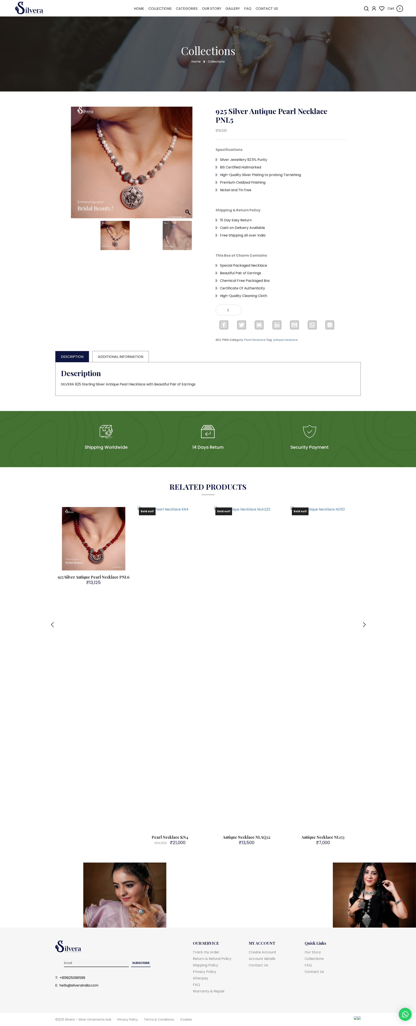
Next (364, 622)
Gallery (233, 8)
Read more (173, 563)
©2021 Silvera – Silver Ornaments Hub (83, 1019)
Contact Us (267, 8)
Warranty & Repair (209, 991)
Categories (187, 8)
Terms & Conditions (159, 1019)
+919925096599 (72, 978)
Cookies (186, 1019)
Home (139, 8)
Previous (52, 622)
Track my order (206, 952)
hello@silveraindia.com (78, 985)
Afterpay (200, 978)
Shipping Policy (205, 965)
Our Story (211, 8)
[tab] (72, 356)
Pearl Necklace (255, 340)
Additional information (120, 356)
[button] (186, 168)
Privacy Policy (204, 971)
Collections (160, 8)
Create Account (262, 952)
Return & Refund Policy (212, 958)
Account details (262, 958)
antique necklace (285, 340)
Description (72, 356)
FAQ (247, 8)
